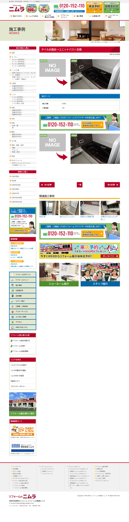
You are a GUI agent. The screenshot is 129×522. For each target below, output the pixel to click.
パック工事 (15, 70)
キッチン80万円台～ (19, 64)
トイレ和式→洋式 (18, 103)
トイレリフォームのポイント (78, 473)
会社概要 (19, 296)
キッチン (15, 57)
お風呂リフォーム (47, 471)
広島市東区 (15, 189)
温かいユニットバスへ (67, 216)
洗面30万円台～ (17, 114)
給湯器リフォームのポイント (78, 478)
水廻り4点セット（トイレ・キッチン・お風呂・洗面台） (24, 78)
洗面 (13, 107)
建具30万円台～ (17, 136)
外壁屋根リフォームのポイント (79, 483)
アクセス (19, 322)
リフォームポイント (74, 466)
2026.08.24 (23, 263)
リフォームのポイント (23, 274)
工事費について (17, 476)
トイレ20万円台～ (18, 99)
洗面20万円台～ (17, 112)
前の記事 (111, 185)
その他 (14, 141)
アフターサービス (22, 311)
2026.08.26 (16, 254)
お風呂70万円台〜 (18, 88)
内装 (13, 123)
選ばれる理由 (17, 473)
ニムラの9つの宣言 (17, 375)
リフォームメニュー (65, 16)
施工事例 (80, 16)
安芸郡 (14, 180)
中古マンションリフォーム (21, 163)
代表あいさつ (15, 381)
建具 (13, 132)
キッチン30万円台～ (19, 59)
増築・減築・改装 (18, 145)
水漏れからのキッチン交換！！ (109, 218)
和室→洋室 (16, 152)
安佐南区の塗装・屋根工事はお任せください (23, 437)
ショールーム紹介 (113, 16)
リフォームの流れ (19, 346)
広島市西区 (15, 176)
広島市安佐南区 (17, 197)
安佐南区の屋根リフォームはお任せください (23, 453)
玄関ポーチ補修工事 (87, 216)
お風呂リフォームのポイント (78, 471)
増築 (13, 148)
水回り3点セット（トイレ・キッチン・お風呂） (24, 74)
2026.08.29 (23, 246)
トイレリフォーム (47, 473)
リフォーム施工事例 (102, 466)
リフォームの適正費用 (20, 351)
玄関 (13, 53)
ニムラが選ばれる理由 (49, 16)
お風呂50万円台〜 (18, 86)
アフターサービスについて (21, 478)
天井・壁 (15, 125)
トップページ (17, 466)
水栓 (13, 119)
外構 (13, 156)
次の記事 (48, 185)
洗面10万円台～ (17, 110)
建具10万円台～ (17, 134)
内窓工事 (42, 216)
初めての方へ (17, 16)
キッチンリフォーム (48, 469)
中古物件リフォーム (19, 165)
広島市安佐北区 (17, 202)
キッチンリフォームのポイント (79, 469)
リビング (15, 150)
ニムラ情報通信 (100, 471)
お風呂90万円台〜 (18, 90)
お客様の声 (96, 16)
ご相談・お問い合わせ (102, 476)
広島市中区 (15, 193)
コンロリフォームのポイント (78, 480)
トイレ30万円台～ (18, 101)
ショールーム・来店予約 (103, 473)
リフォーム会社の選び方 (21, 340)
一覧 (79, 185)
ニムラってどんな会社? (19, 365)
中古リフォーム (17, 160)
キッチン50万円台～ (19, 62)
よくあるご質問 (21, 317)
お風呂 (14, 83)
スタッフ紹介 (20, 301)
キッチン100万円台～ (19, 66)
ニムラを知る (33, 16)
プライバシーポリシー (18, 386)
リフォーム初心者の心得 (20, 480)
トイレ (14, 94)
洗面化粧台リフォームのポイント (79, 476)
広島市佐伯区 (16, 185)
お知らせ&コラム (22, 327)
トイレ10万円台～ (18, 97)
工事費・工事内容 (22, 306)
